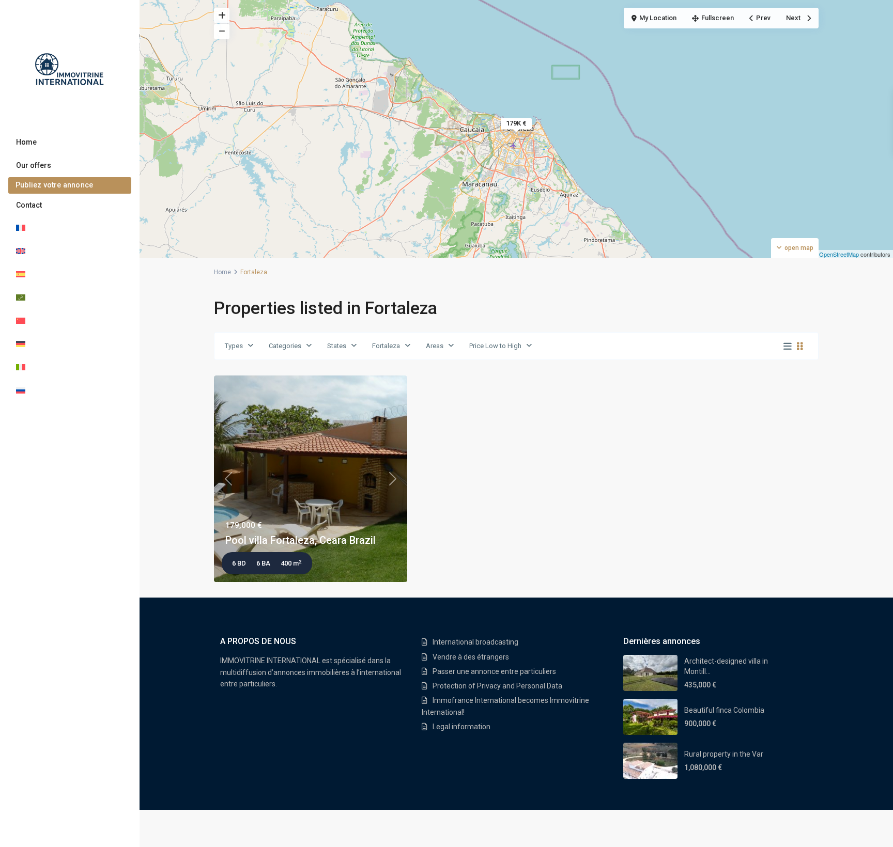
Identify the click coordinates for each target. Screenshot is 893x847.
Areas (434, 346)
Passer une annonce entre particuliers (494, 671)
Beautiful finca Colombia (724, 710)
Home (26, 142)
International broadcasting (475, 642)
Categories (285, 346)
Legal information (461, 727)
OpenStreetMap (839, 254)
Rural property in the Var (723, 754)
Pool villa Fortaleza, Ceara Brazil (300, 540)
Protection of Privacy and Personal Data (497, 686)
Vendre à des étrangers (471, 657)
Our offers (33, 165)
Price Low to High (495, 346)
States (336, 346)
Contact (29, 205)
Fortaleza (386, 346)
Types (234, 346)
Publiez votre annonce (54, 185)
